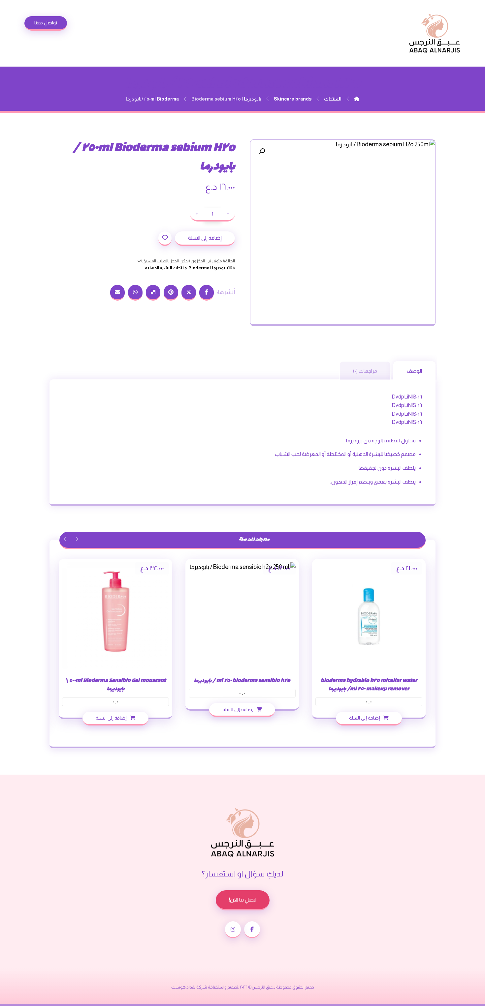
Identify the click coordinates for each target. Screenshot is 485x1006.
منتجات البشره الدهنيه (166, 267)
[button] (262, 151)
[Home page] (356, 99)
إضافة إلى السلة (205, 238)
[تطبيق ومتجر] (434, 33)
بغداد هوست (183, 987)
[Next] (65, 539)
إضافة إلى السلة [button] (364, 717)
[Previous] (76, 539)
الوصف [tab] (414, 371)
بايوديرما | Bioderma (208, 267)
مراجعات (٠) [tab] (365, 371)
